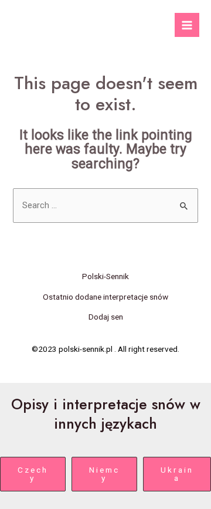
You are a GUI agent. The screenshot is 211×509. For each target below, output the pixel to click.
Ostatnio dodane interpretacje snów (105, 296)
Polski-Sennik (105, 276)
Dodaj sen (106, 316)
